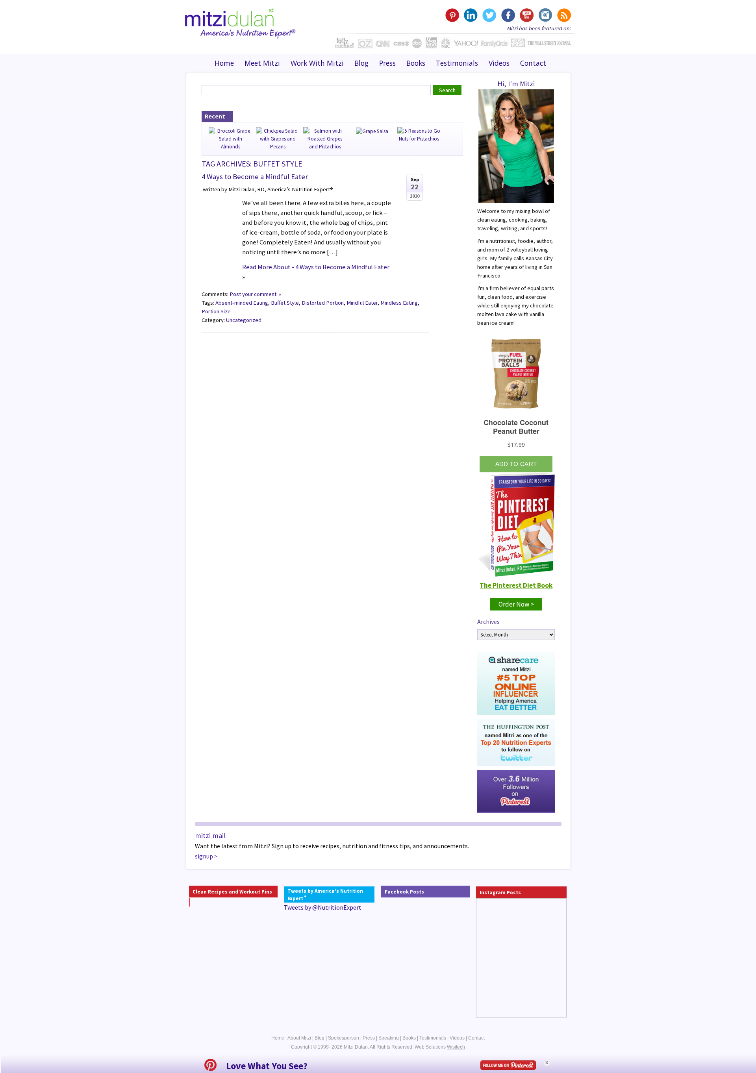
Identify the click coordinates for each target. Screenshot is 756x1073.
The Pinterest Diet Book (516, 585)
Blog (361, 63)
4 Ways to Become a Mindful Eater (255, 176)
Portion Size (216, 311)
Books (415, 63)
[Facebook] (508, 15)
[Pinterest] (452, 15)
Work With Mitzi (317, 63)
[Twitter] (489, 15)
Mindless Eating (399, 302)
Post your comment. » (255, 294)
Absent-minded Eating (241, 302)
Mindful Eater (362, 302)
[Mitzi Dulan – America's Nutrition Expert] (240, 22)
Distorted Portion (323, 302)
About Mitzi (299, 1038)
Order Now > (516, 604)
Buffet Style (285, 302)
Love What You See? (267, 1066)
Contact (533, 63)
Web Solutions (440, 1047)
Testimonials (457, 63)
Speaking (388, 1038)
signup (204, 856)
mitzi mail (210, 835)
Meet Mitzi (262, 63)
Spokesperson (343, 1038)
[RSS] (563, 15)
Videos (499, 63)
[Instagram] (545, 15)
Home (224, 63)
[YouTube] (526, 15)
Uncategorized (243, 320)
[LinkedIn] (471, 15)
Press (387, 63)
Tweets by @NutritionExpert (322, 907)
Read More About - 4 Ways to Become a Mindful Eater (315, 267)
